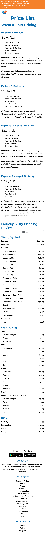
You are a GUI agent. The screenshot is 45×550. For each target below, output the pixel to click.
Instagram (22, 531)
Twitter (22, 528)
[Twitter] (6, 8)
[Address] (2, 5)
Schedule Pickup (22, 481)
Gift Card (23, 499)
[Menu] (42, 12)
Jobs (22, 516)
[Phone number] (2, 3)
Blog (22, 514)
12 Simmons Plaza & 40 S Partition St (14, 5)
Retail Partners (24, 494)
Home (22, 484)
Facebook (22, 526)
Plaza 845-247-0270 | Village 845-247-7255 (16, 3)
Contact (22, 506)
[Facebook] (2, 8)
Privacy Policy (22, 511)
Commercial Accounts (24, 496)
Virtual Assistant (22, 501)
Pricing (22, 486)
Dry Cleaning (23, 491)
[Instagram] (4, 8)
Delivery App (22, 504)
